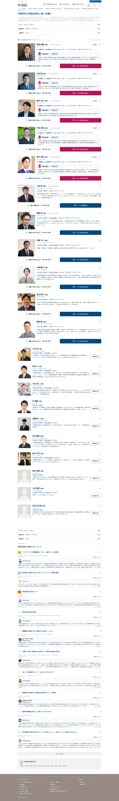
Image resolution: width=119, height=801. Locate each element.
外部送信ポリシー (55, 789)
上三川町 (39, 765)
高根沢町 (64, 765)
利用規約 (52, 784)
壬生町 (60, 765)
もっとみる (59, 753)
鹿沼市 (26, 765)
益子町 (43, 765)
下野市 (34, 765)
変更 (99, 24)
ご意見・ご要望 (54, 782)
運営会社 (82, 782)
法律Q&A (22, 784)
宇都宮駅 (48, 353)
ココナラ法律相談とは (26, 782)
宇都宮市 (41, 49)
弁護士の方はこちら (95, 1)
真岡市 (30, 765)
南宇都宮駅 (54, 218)
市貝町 (51, 765)
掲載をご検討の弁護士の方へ (58, 791)
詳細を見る (96, 356)
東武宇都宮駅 (54, 245)
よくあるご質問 (24, 791)
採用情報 (82, 784)
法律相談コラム (24, 786)
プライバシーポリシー (56, 786)
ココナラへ (21, 1)
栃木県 (40, 191)
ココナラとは (23, 789)
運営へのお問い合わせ (26, 793)
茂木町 (47, 765)
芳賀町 (55, 765)
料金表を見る (55, 53)
